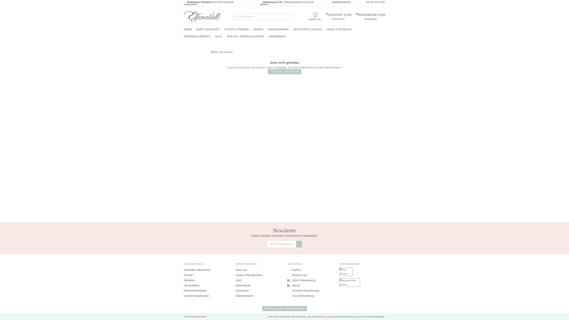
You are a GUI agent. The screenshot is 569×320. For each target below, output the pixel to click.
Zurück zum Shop (284, 71)
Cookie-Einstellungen (196, 295)
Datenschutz (243, 285)
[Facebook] (340, 296)
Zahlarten (189, 280)
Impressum (242, 290)
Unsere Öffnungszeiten (249, 275)
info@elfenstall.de (341, 2)
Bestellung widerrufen (285, 308)
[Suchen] (289, 16)
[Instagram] (345, 296)
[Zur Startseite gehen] (202, 16)
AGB (238, 280)
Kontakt (188, 275)
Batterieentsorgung (195, 290)
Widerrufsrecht (244, 295)
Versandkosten (319, 316)
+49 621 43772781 (375, 2)
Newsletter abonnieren (197, 269)
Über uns (241, 269)
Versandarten (192, 285)
